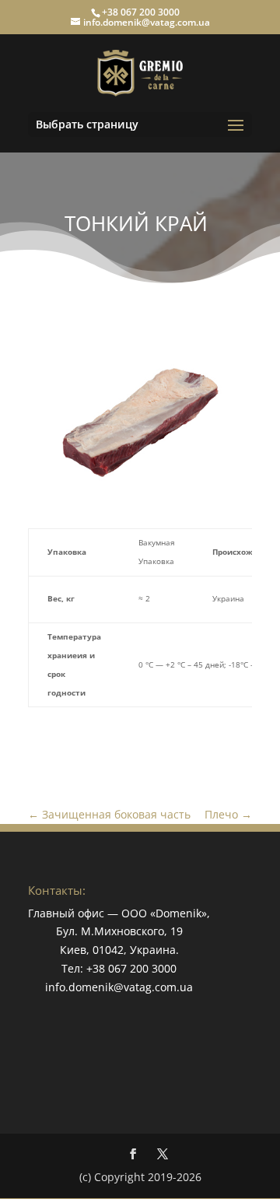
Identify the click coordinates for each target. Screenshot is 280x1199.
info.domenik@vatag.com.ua (119, 987)
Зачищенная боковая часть (109, 814)
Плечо (228, 814)
